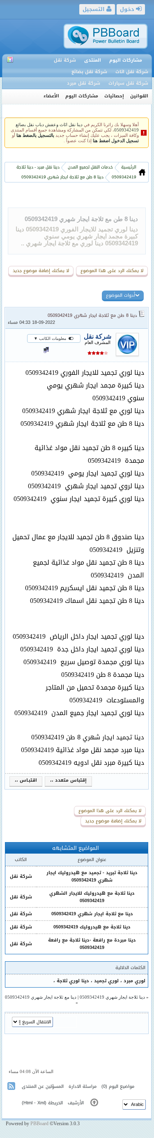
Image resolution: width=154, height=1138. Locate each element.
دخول (128, 9)
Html (27, 1103)
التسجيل (94, 9)
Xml (41, 1103)
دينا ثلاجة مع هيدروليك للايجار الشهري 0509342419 (92, 897)
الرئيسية (128, 167)
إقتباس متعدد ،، (68, 780)
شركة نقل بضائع (89, 71)
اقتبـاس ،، (26, 780)
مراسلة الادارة (83, 1086)
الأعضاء (51, 96)
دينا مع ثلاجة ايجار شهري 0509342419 (92, 913)
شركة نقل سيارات (128, 83)
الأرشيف (76, 1103)
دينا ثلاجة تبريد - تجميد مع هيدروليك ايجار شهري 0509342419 (92, 876)
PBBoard (39, 1123)
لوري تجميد (106, 980)
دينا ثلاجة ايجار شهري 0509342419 (112, 997)
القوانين (139, 96)
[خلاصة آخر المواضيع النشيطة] (12, 1087)
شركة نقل (65, 60)
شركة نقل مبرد (83, 83)
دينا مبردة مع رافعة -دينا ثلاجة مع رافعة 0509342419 (92, 944)
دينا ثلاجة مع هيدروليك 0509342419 (92, 927)
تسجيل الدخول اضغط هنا (116, 140)
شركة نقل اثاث (131, 71)
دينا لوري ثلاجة (73, 980)
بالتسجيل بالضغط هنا (35, 135)
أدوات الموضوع (120, 295)
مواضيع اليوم (121, 1086)
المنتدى (92, 60)
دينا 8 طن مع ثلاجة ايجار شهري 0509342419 (81, 218)
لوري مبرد (134, 980)
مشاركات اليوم (125, 60)
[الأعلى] (94, 1104)
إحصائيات (114, 96)
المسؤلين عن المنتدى (43, 1086)
